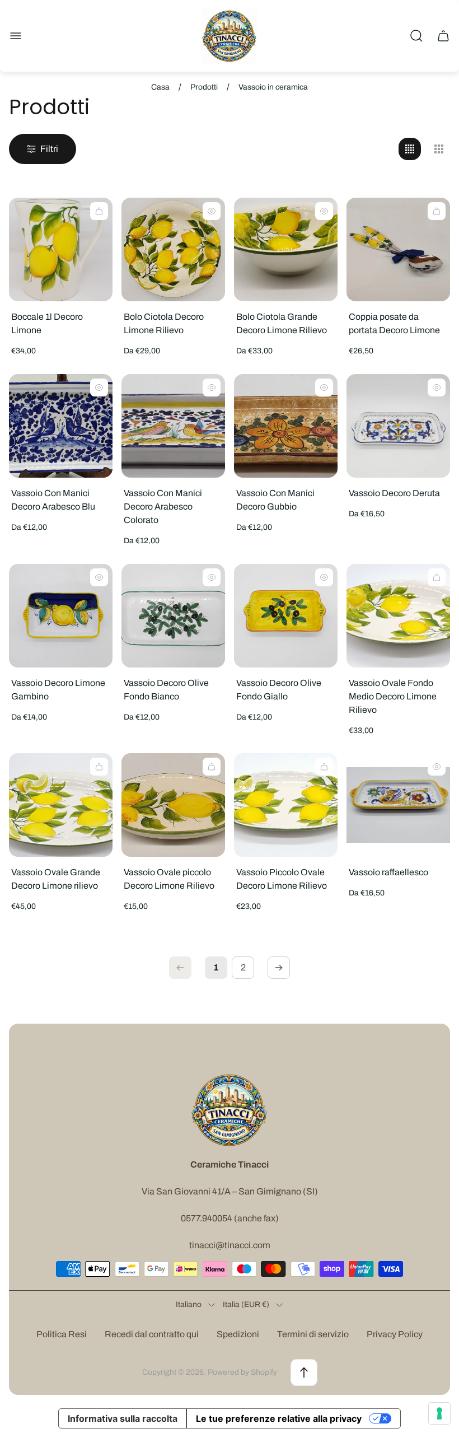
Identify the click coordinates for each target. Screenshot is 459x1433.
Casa (160, 87)
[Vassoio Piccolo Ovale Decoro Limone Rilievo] (286, 805)
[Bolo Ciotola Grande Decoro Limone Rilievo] (286, 249)
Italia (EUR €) (246, 1304)
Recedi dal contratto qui (152, 1334)
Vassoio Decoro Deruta (394, 493)
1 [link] (216, 967)
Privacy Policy (395, 1334)
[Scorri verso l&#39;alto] (304, 1372)
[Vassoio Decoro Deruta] (398, 426)
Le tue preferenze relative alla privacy (279, 1418)
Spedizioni (238, 1334)
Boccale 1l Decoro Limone (47, 323)
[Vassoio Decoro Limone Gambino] (61, 616)
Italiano (189, 1304)
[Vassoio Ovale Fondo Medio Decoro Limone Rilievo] (398, 616)
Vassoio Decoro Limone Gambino (58, 689)
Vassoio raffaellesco (388, 872)
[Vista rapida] (212, 211)
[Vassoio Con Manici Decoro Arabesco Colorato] (173, 426)
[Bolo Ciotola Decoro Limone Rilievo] (173, 249)
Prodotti (204, 87)
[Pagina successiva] (279, 967)
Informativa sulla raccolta (122, 1418)
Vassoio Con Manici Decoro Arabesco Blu (53, 499)
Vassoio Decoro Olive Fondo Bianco (166, 689)
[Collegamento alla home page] (229, 1110)
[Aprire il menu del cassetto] (16, 36)
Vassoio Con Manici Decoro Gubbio (275, 499)
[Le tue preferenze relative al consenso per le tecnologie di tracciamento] (439, 1413)
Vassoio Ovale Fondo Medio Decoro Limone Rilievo (393, 696)
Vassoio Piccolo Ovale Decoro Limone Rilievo (281, 878)
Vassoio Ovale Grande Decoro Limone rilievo (55, 878)
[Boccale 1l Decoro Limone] (61, 249)
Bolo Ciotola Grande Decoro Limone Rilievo (281, 323)
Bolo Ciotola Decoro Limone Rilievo (164, 323)
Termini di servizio (313, 1334)
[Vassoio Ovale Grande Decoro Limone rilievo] (61, 805)
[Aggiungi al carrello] (99, 211)
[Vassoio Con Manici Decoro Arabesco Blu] (61, 426)
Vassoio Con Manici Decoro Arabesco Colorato (163, 506)
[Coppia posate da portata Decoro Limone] (398, 249)
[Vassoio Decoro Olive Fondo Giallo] (286, 616)
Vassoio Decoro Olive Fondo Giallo (278, 689)
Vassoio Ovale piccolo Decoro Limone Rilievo (169, 878)
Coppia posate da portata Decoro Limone (394, 323)
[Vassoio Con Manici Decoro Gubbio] (286, 426)
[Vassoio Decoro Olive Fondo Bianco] (173, 616)
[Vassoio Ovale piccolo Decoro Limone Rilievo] (173, 805)
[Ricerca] (416, 36)
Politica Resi (61, 1334)
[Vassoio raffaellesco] (398, 805)
